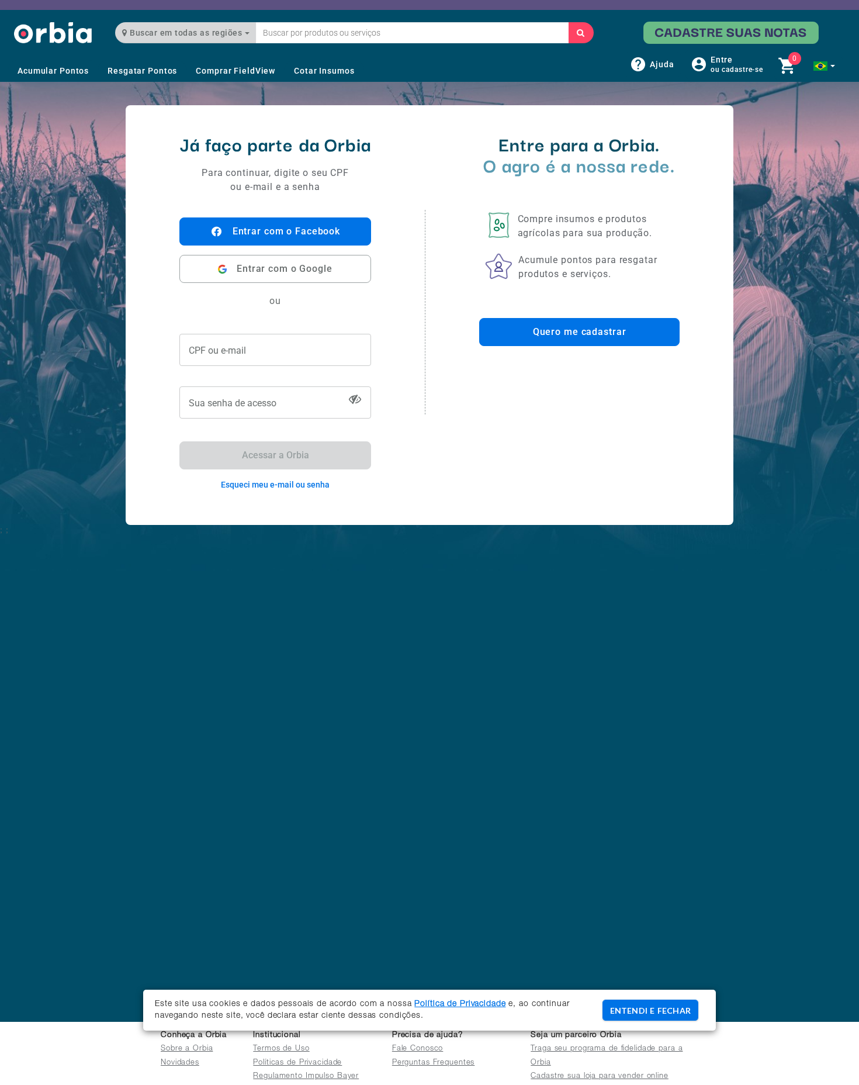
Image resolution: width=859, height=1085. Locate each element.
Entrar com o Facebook (286, 231)
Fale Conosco (418, 1049)
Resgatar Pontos (142, 70)
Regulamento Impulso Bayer (306, 1076)
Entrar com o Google (284, 268)
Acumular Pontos (53, 70)
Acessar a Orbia (275, 455)
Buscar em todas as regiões (186, 32)
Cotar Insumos (324, 70)
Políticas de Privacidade (297, 1063)
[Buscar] (581, 32)
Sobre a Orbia (187, 1049)
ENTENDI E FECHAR (650, 1010)
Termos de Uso (281, 1049)
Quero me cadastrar (579, 331)
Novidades (180, 1063)
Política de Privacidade (459, 1004)
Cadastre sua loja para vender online (600, 1076)
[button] (824, 66)
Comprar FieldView (235, 70)
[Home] (53, 32)
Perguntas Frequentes (433, 1063)
